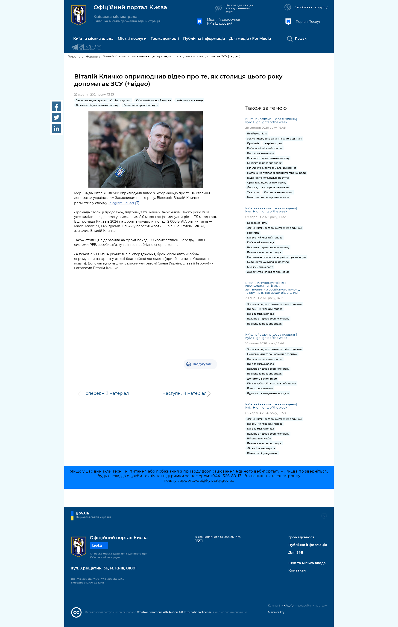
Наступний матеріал (184, 393)
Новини (92, 56)
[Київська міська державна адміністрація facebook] (80, 47)
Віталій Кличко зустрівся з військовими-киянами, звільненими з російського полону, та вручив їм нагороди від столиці (272, 287)
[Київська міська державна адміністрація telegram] (74, 47)
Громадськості (301, 537)
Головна (74, 56)
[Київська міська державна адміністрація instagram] (99, 47)
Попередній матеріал (105, 393)
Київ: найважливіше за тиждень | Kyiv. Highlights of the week (271, 120)
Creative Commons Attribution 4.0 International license (174, 612)
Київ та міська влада (307, 563)
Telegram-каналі (121, 203)
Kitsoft (288, 605)
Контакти (297, 570)
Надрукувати (202, 364)
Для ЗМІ (295, 552)
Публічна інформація (307, 545)
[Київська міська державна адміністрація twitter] (93, 47)
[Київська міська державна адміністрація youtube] (87, 47)
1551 (199, 541)
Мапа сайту (276, 612)
